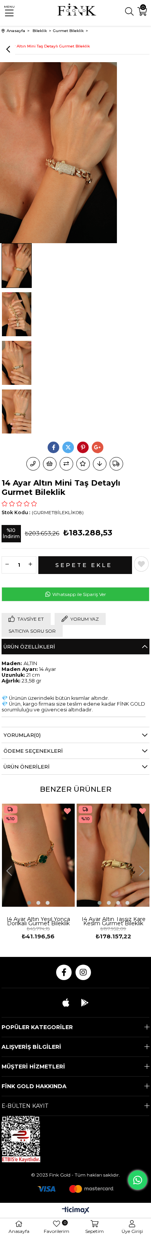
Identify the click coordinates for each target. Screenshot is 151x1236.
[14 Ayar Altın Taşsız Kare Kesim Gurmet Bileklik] (113, 855)
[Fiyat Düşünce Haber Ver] (99, 464)
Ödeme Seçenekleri (33, 751)
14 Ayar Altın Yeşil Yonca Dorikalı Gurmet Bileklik (38, 922)
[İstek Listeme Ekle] (50, 464)
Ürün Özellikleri (29, 646)
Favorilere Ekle (67, 811)
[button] (29, 903)
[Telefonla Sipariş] (33, 464)
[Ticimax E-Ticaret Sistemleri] (75, 1211)
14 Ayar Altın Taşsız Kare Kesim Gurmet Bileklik (113, 922)
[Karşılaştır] (66, 464)
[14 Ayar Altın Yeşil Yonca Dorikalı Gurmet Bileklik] (38, 855)
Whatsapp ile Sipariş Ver (78, 594)
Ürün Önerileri (26, 767)
